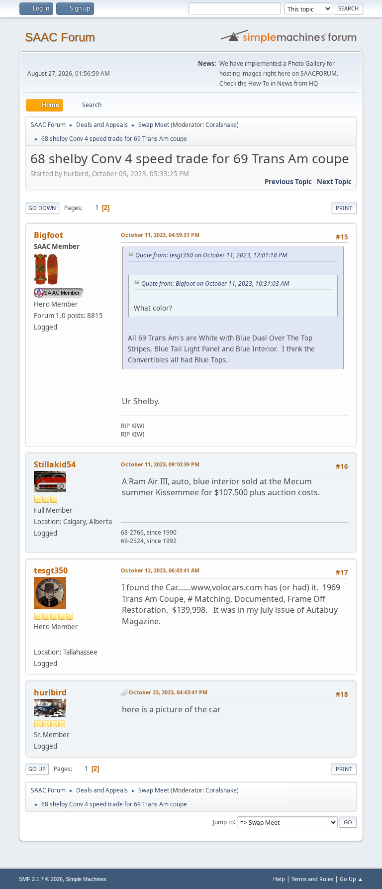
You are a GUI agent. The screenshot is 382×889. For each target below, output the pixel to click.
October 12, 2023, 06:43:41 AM (160, 570)
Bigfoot (48, 234)
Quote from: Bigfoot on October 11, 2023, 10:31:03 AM (215, 283)
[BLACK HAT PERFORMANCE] (38, 639)
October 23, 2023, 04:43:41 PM (168, 692)
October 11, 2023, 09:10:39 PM (160, 464)
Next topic (334, 181)
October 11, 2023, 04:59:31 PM (160, 234)
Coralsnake (221, 124)
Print (344, 208)
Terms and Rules (312, 879)
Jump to (223, 821)
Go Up (37, 769)
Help (279, 879)
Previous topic (288, 181)
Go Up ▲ (351, 879)
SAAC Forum (60, 37)
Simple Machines (86, 879)
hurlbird (50, 692)
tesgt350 (51, 570)
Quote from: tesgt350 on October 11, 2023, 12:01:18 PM (211, 255)
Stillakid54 (55, 464)
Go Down (42, 208)
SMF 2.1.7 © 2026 (41, 879)
